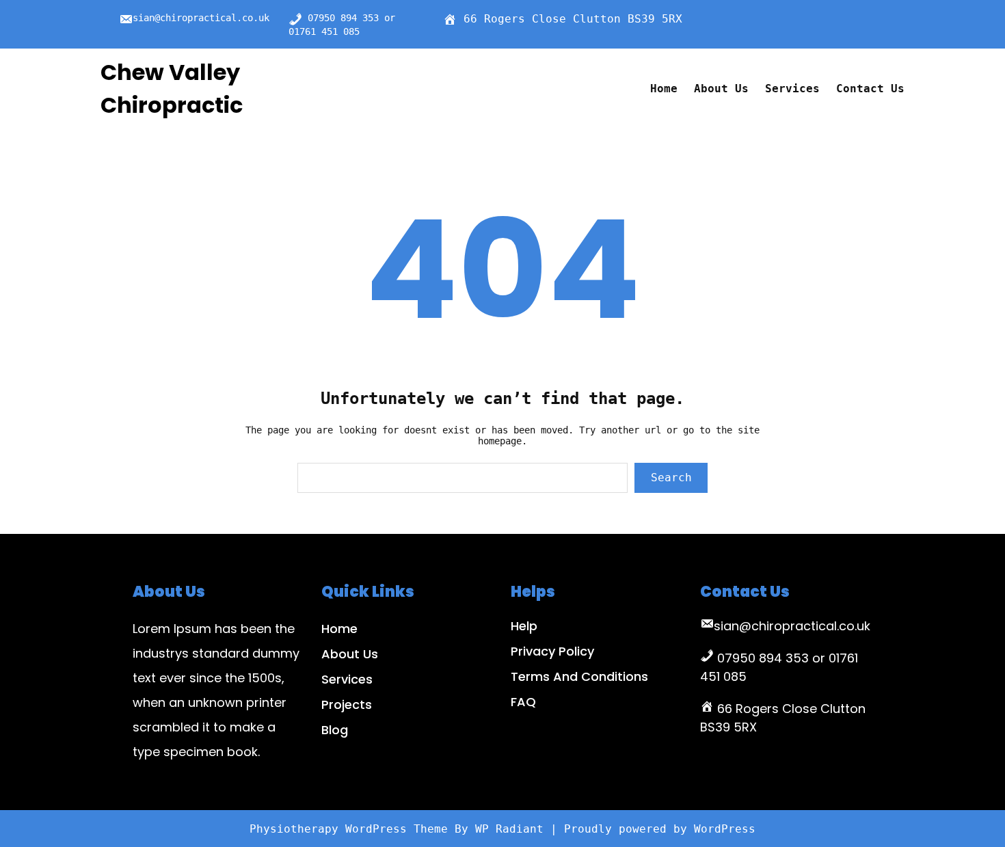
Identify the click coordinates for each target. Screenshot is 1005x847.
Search (671, 477)
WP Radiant (509, 828)
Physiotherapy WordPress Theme (352, 828)
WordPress (724, 828)
